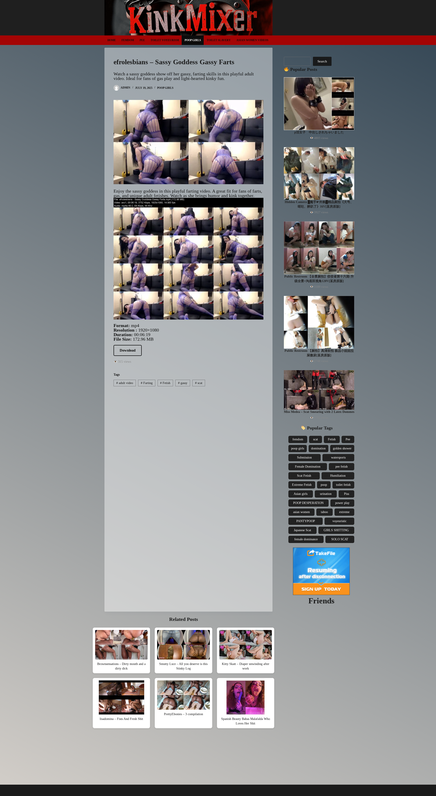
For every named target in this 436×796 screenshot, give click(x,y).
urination (326, 494)
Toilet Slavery (219, 40)
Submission (304, 457)
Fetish (165, 383)
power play (342, 503)
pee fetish (341, 466)
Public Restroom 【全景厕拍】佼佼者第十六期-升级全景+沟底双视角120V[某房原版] (319, 279)
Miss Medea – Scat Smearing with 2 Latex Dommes (319, 412)
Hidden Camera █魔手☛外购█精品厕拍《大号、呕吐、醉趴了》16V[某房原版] (319, 204)
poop (324, 484)
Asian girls (300, 494)
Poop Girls (193, 40)
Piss (346, 494)
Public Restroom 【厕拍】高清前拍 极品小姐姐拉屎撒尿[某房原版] (319, 353)
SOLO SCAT (339, 539)
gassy (182, 383)
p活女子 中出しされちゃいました (319, 132)
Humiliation (338, 475)
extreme (344, 512)
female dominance (306, 539)
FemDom (127, 40)
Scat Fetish (304, 475)
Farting (147, 383)
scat (198, 383)
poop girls (297, 448)
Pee (142, 40)
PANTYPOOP (305, 521)
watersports (338, 457)
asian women (301, 512)
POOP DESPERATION (308, 503)
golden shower (342, 448)
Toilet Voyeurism (165, 40)
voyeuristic (339, 521)
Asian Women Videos (252, 40)
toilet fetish (343, 484)
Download (128, 350)
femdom (297, 439)
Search (322, 61)
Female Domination (307, 466)
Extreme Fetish (302, 484)
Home (111, 40)
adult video (124, 383)
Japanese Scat (302, 530)
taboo (324, 512)
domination (318, 448)
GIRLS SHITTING (336, 530)
